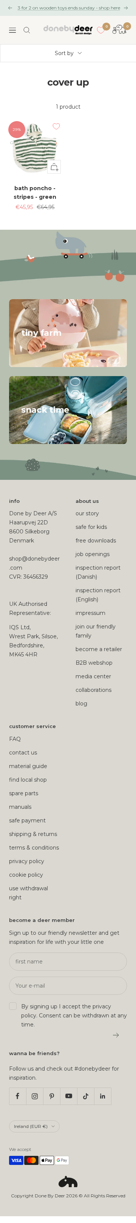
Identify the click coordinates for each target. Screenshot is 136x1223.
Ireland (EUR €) (31, 1126)
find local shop (28, 779)
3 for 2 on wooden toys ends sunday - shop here (69, 8)
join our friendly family (96, 631)
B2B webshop (94, 662)
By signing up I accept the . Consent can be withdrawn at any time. (74, 1015)
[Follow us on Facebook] (17, 1096)
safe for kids (91, 527)
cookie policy (26, 874)
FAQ (15, 739)
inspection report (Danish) (98, 572)
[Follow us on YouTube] (68, 1096)
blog (81, 703)
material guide (28, 766)
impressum (90, 613)
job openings (93, 554)
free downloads (96, 540)
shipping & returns (33, 834)
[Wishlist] (101, 30)
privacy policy (26, 861)
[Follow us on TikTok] (85, 1096)
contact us (23, 752)
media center (93, 676)
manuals (20, 807)
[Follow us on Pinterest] (51, 1096)
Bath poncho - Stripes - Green (35, 192)
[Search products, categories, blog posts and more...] (26, 30)
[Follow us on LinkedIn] (102, 1096)
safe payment (27, 820)
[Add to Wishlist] (56, 126)
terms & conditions (34, 847)
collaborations (93, 690)
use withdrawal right (28, 893)
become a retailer (99, 649)
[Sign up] (116, 1035)
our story (87, 513)
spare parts (23, 793)
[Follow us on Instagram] (34, 1096)
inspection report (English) (98, 595)
